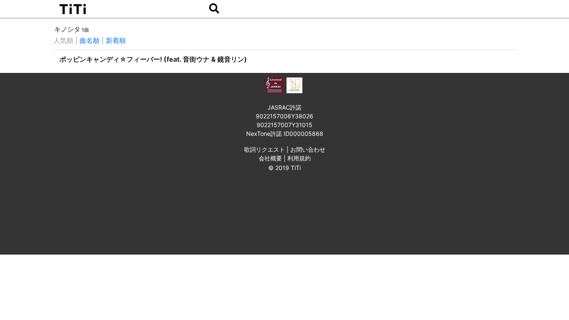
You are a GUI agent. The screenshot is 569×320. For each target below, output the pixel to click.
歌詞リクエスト (264, 149)
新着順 (116, 40)
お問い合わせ (307, 149)
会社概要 (270, 158)
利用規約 (299, 158)
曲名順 (90, 40)
